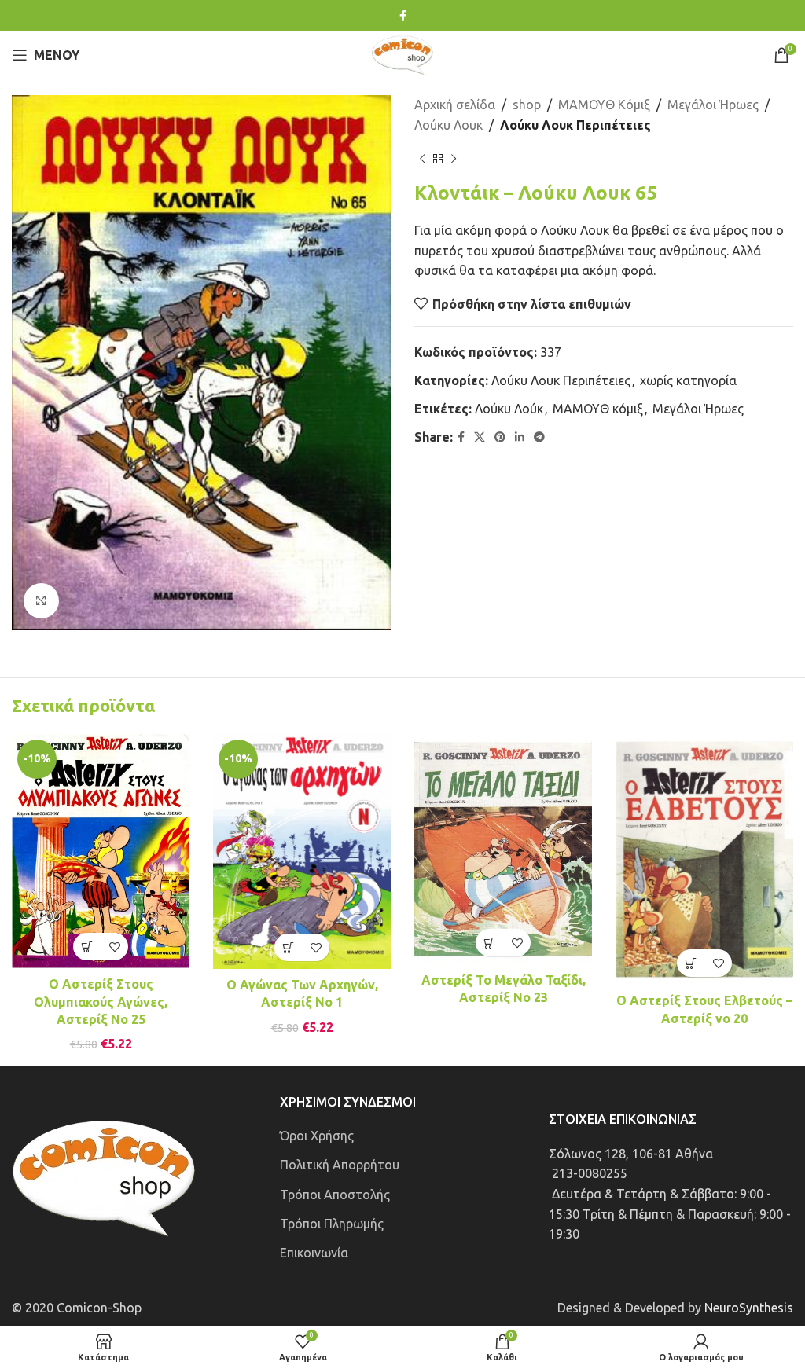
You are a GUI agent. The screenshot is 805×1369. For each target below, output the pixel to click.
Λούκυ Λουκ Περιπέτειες (575, 125)
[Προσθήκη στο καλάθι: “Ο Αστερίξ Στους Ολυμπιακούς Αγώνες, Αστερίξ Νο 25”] (87, 946)
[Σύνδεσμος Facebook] (403, 16)
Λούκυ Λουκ (448, 125)
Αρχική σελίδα (454, 104)
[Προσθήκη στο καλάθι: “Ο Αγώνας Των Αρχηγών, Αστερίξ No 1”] (288, 947)
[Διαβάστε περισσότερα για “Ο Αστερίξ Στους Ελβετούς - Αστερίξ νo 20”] (690, 963)
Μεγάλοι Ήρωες (713, 104)
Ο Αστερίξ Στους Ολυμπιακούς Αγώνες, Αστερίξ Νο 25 (100, 1001)
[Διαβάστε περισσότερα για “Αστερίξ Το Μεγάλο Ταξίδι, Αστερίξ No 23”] (489, 942)
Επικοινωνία (314, 1253)
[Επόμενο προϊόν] (453, 159)
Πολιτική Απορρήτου (339, 1165)
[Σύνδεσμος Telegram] (539, 437)
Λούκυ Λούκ (509, 409)
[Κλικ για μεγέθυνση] (41, 600)
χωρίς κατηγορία (688, 380)
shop (527, 104)
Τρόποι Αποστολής (335, 1194)
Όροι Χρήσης (317, 1136)
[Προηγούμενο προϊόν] (422, 159)
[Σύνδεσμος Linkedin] (519, 437)
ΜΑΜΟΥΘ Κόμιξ (604, 104)
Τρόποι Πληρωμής (332, 1224)
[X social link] (479, 437)
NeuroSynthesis (748, 1308)
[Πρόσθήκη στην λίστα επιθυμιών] (114, 946)
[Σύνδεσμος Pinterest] (500, 437)
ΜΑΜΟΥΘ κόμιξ (598, 409)
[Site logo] (402, 53)
